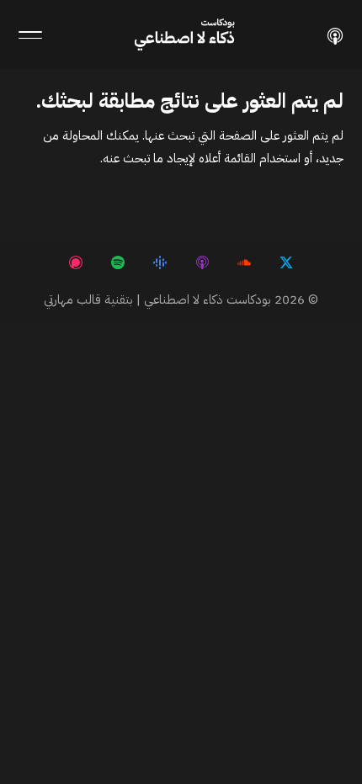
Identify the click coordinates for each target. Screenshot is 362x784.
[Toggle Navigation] (30, 34)
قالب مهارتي (72, 299)
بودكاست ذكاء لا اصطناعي (207, 299)
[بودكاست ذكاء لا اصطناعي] (335, 34)
